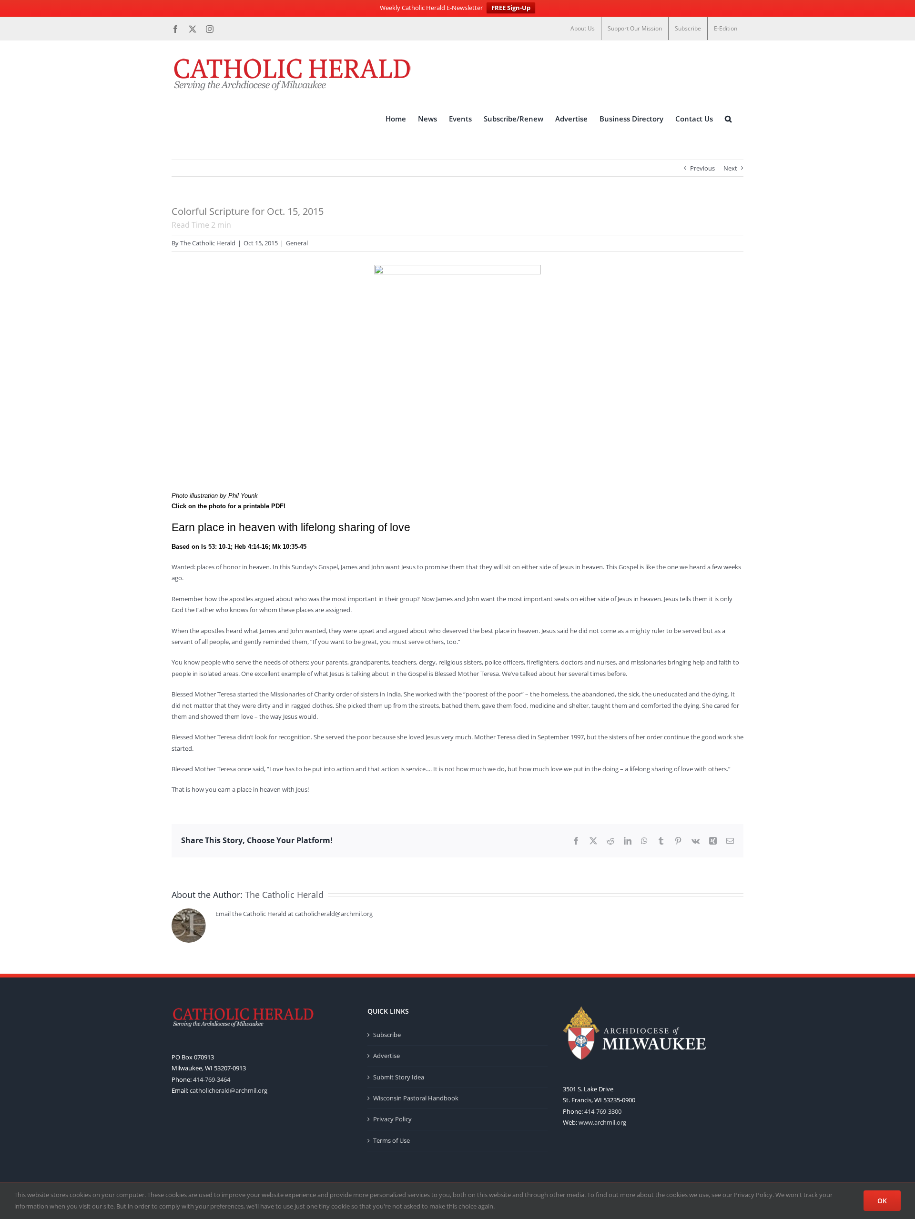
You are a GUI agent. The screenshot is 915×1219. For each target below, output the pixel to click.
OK (882, 1200)
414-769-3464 (211, 1079)
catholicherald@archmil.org (228, 1090)
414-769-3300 (602, 1111)
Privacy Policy (392, 1119)
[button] (728, 119)
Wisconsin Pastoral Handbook (415, 1098)
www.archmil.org (602, 1122)
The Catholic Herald (207, 243)
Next (730, 168)
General (297, 243)
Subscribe (387, 1034)
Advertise (386, 1055)
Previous (702, 168)
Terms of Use (391, 1140)
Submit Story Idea (398, 1077)
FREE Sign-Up (510, 7)
